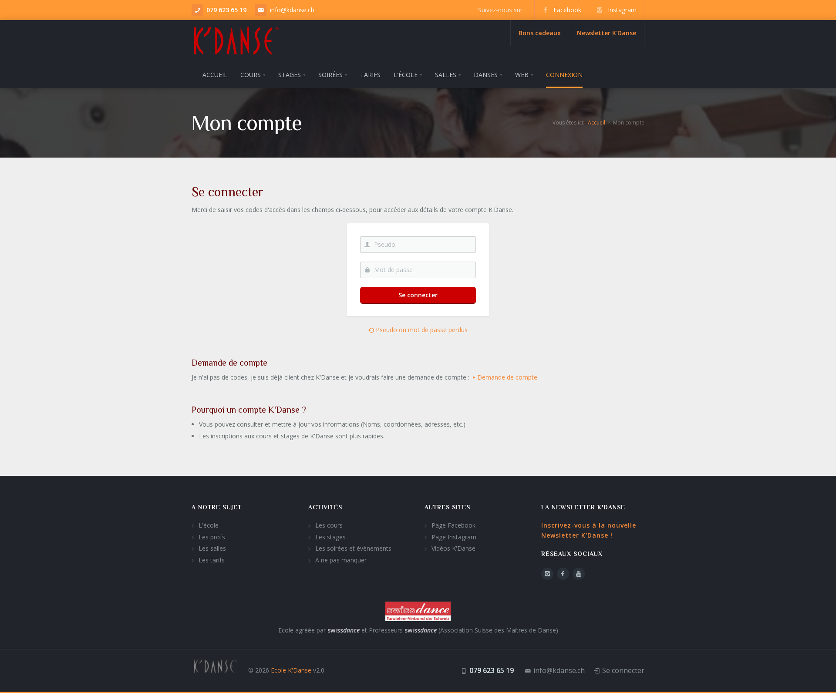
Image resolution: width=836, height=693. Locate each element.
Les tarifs (212, 560)
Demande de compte (507, 377)
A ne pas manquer (341, 560)
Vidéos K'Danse (453, 548)
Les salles (212, 548)
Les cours (329, 525)
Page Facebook (453, 525)
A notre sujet (217, 507)
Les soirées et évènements (353, 548)
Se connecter (418, 295)
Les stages (330, 537)
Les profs (212, 537)
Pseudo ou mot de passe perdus (421, 330)
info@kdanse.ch (292, 10)
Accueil (596, 122)
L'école (209, 525)
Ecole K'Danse (291, 670)
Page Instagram (453, 537)
